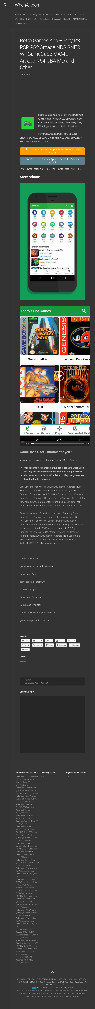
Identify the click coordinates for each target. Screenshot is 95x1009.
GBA (22, 19)
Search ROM (48, 987)
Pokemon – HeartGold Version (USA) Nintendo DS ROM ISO (26, 846)
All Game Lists (21, 23)
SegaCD (67, 19)
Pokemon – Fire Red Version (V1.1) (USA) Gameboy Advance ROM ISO (27, 779)
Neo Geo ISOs (50, 985)
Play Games (38, 14)
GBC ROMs (63, 979)
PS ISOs (21, 982)
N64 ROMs (73, 979)
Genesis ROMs (50, 982)
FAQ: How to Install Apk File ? (35, 168)
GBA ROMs (31, 979)
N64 (35, 19)
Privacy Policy (67, 987)
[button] (59, 376)
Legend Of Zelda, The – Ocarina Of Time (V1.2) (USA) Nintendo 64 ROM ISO (27, 932)
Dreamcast (56, 19)
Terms (57, 987)
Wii (16, 19)
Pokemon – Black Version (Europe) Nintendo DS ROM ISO (26, 799)
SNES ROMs (42, 979)
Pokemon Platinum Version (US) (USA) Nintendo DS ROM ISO (27, 862)
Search (18, 14)
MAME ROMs (63, 982)
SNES (28, 19)
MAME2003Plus (80, 19)
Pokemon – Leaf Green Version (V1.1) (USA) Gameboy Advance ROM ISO (27, 818)
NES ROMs (83, 979)
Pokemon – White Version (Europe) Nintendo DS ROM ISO (26, 912)
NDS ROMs (52, 979)
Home (39, 987)
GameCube (44, 19)
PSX (63, 14)
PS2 (76, 14)
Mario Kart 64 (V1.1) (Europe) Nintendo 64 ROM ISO (26, 837)
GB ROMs (30, 982)
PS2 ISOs (61, 985)
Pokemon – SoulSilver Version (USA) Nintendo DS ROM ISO (26, 829)
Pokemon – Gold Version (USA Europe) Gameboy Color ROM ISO (26, 921)
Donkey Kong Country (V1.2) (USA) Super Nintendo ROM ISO (27, 882)
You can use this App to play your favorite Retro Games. (48, 460)
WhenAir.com (28, 5)
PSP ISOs (39, 982)
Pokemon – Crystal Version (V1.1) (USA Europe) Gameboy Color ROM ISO (26, 901)
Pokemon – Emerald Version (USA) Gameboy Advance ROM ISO (27, 790)
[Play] (22, 442)
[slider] (57, 443)
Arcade (49, 14)
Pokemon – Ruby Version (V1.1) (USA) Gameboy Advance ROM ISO (26, 807)
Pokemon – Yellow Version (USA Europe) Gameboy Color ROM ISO (26, 871)
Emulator (27, 14)
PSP (57, 14)
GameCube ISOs (76, 982)
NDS (69, 14)
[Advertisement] (52, 96)
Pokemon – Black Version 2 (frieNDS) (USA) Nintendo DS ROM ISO (27, 943)
